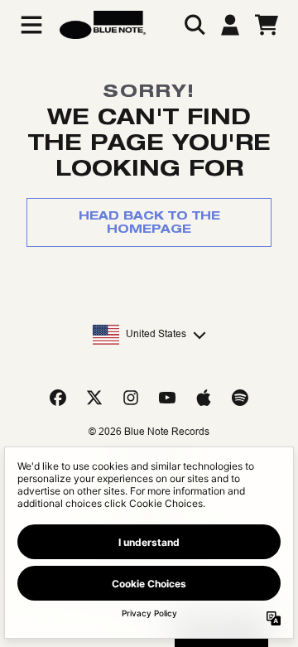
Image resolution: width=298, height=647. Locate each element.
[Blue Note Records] (103, 25)
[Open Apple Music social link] (203, 397)
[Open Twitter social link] (94, 397)
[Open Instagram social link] (131, 397)
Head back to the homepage (149, 222)
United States (156, 334)
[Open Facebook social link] (58, 397)
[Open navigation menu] (31, 25)
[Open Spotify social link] (240, 397)
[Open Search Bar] (193, 24)
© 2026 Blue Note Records (149, 431)
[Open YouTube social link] (167, 397)
